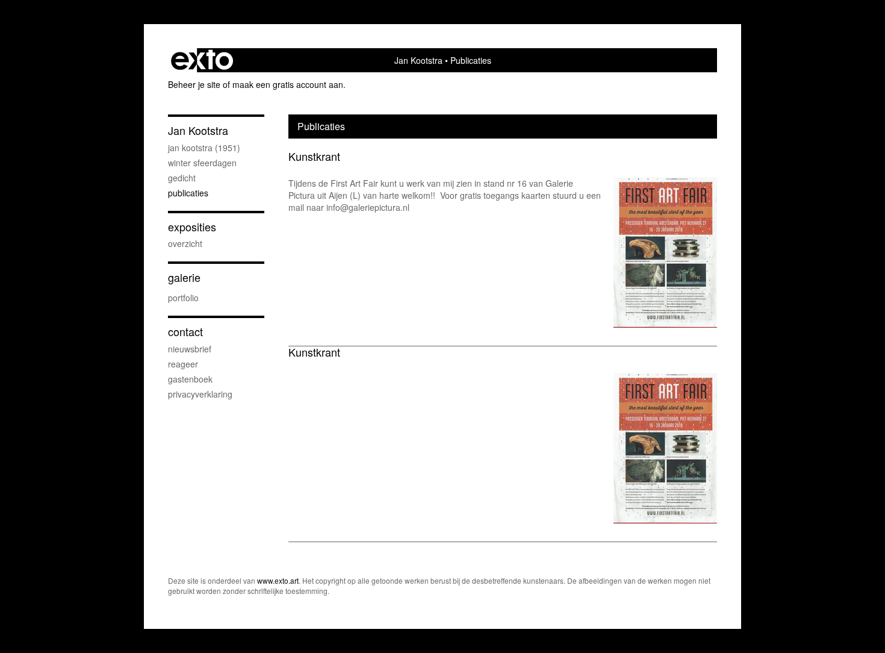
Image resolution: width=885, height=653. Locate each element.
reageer (183, 364)
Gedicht (182, 178)
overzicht (185, 243)
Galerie (184, 277)
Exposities (192, 226)
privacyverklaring (200, 394)
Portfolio (183, 298)
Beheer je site (194, 84)
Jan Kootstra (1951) (204, 148)
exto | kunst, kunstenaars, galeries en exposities (202, 60)
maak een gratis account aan (287, 84)
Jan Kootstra (418, 60)
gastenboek (190, 379)
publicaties (188, 193)
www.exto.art (278, 580)
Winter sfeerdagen (202, 163)
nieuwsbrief (189, 349)
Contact (185, 331)
